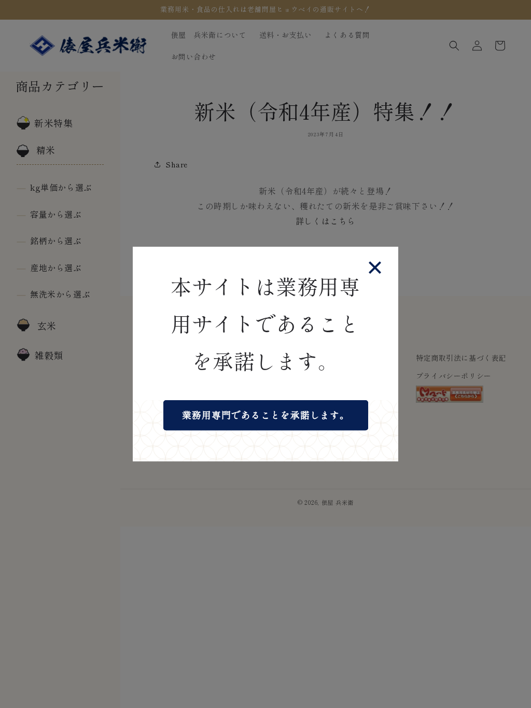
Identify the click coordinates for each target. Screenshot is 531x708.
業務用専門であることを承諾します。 (266, 414)
